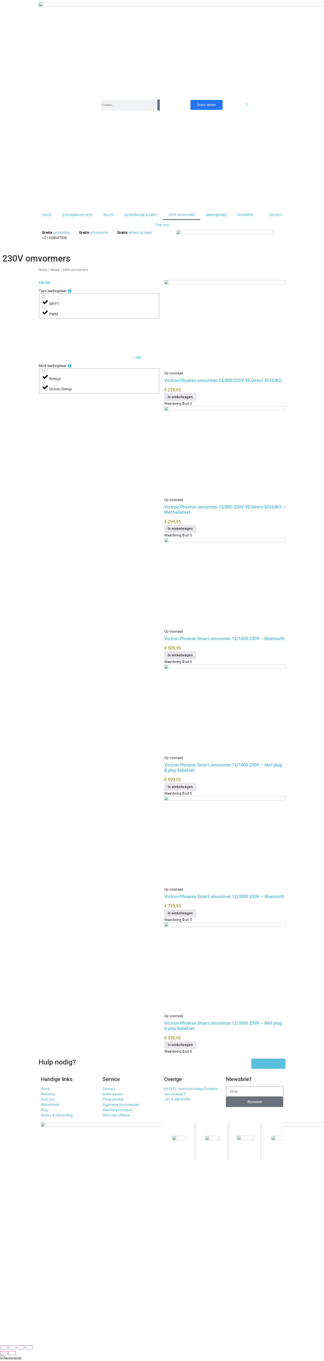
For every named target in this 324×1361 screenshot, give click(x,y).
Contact (275, 215)
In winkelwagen (180, 397)
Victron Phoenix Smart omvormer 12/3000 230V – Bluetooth (224, 896)
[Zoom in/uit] (3, 1347)
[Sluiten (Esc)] (29, 1347)
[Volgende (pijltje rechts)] (12, 1353)
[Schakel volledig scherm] (12, 1347)
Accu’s (108, 215)
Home (46, 215)
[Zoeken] (158, 105)
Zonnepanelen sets (77, 215)
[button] (162, 1358)
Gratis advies (206, 105)
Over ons (162, 225)
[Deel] (20, 1347)
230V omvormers (181, 215)
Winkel (55, 270)
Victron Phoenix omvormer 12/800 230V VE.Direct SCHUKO (222, 380)
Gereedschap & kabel (140, 215)
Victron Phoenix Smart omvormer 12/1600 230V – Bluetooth (224, 638)
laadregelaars (216, 215)
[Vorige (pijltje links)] (3, 1353)
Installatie (245, 215)
